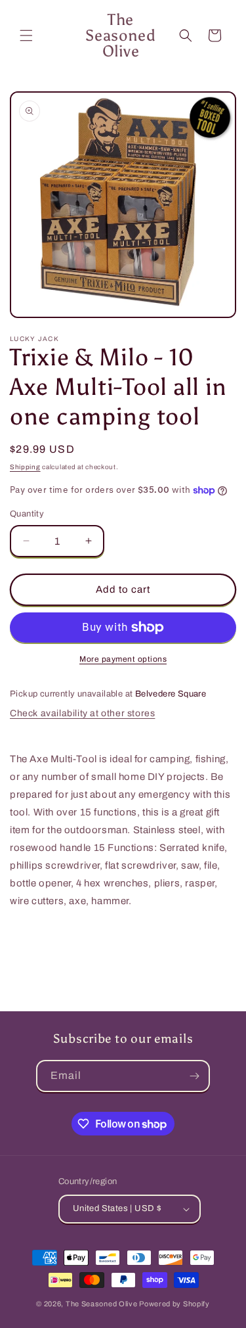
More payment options (123, 659)
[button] (26, 35)
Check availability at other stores (82, 713)
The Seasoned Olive (102, 1304)
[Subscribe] (194, 1076)
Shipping (25, 466)
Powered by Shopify (174, 1304)
